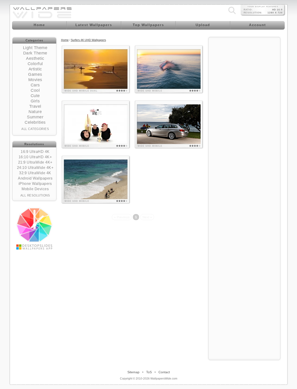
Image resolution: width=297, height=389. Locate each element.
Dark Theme (35, 53)
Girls (35, 101)
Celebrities (35, 122)
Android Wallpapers (35, 178)
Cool (35, 90)
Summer (35, 117)
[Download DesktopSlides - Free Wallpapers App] (34, 228)
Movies (35, 79)
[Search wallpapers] (232, 14)
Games (35, 74)
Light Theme (35, 47)
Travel (35, 106)
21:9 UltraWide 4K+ (35, 162)
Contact (164, 372)
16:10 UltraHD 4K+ (35, 157)
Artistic (35, 69)
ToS (149, 372)
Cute (35, 95)
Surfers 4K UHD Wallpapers (88, 40)
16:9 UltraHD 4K (35, 152)
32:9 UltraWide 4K (35, 173)
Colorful (35, 63)
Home (65, 40)
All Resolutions (35, 195)
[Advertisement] (244, 109)
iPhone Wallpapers (35, 184)
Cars (35, 85)
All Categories (35, 129)
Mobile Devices (35, 189)
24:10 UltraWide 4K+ (35, 168)
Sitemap (133, 372)
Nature (35, 111)
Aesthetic (35, 58)
